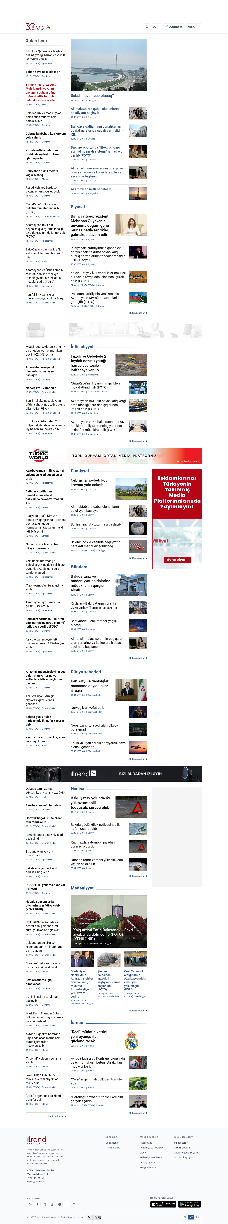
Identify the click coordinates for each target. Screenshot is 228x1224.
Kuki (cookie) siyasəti (184, 1157)
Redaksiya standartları (151, 1157)
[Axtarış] (147, 26)
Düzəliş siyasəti (147, 1162)
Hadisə (77, 788)
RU (197, 1217)
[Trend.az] (38, 26)
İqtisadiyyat (82, 346)
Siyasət (78, 206)
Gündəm (79, 566)
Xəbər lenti (36, 40)
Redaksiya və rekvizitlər (152, 1147)
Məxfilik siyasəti (182, 1147)
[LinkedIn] (67, 1204)
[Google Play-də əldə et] (189, 1204)
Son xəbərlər (112, 1142)
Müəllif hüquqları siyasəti (186, 1152)
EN (185, 1217)
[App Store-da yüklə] (163, 1204)
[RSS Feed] (74, 1204)
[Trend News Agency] (36, 1140)
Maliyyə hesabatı (148, 1167)
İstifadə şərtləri (181, 1142)
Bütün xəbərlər (137, 313)
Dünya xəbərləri (86, 671)
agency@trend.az (35, 1181)
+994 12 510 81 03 (35, 1178)
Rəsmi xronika (113, 1147)
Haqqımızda (146, 1142)
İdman (77, 1022)
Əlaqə (143, 1152)
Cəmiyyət (80, 470)
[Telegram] (60, 1204)
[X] (45, 1204)
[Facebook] (38, 1204)
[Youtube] (52, 1204)
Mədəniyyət (82, 887)
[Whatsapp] (30, 1204)
